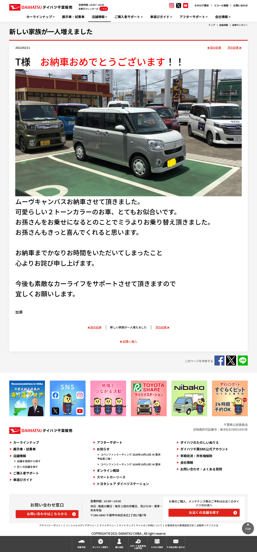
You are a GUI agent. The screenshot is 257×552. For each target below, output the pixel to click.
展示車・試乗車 (73, 17)
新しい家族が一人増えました (51, 31)
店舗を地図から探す (29, 461)
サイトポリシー (107, 525)
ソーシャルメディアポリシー (81, 525)
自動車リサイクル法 (207, 525)
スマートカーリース (111, 477)
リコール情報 (221, 5)
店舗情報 (98, 17)
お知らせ (103, 449)
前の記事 (215, 47)
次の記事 (233, 47)
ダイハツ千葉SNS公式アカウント (204, 449)
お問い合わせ (240, 5)
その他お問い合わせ (176, 547)
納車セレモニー (240, 24)
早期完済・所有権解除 (196, 455)
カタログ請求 (201, 5)
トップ (211, 24)
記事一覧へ (130, 341)
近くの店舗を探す (27, 467)
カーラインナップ (39, 17)
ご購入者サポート (127, 17)
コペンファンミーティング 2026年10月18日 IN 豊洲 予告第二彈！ (130, 457)
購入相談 (119, 547)
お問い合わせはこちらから (47, 513)
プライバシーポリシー (51, 525)
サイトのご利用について (149, 525)
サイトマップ (126, 525)
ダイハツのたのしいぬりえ (199, 442)
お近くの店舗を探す (204, 512)
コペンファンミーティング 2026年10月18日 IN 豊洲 (130, 464)
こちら (103, 8)
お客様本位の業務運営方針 (179, 525)
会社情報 (221, 17)
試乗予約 (82, 547)
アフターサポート (192, 17)
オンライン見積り (100, 547)
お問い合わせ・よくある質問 (201, 469)
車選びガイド (159, 17)
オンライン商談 (108, 470)
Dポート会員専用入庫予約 (138, 547)
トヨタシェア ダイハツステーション (123, 483)
